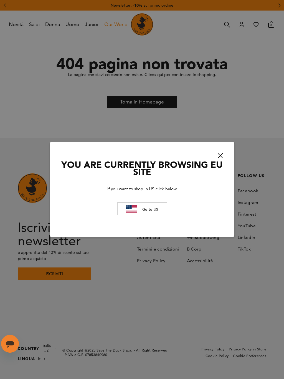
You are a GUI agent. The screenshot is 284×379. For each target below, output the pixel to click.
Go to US (150, 209)
